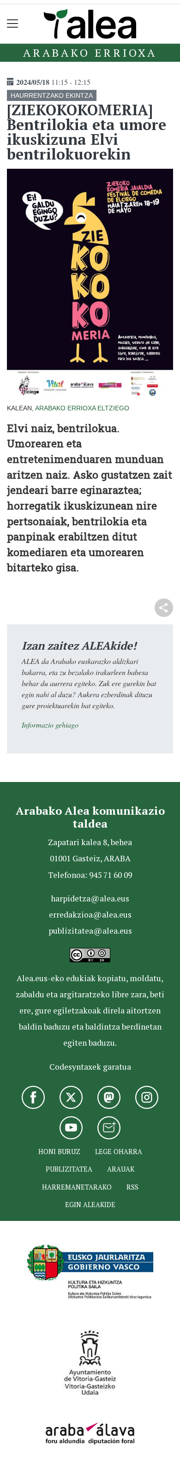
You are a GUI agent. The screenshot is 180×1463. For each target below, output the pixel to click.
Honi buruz (59, 1151)
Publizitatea (69, 1169)
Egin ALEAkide (90, 1204)
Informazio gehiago (50, 724)
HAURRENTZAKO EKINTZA (52, 95)
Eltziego (113, 408)
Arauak (120, 1169)
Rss (132, 1187)
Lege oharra (118, 1151)
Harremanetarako (77, 1187)
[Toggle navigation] (13, 24)
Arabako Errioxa (90, 52)
